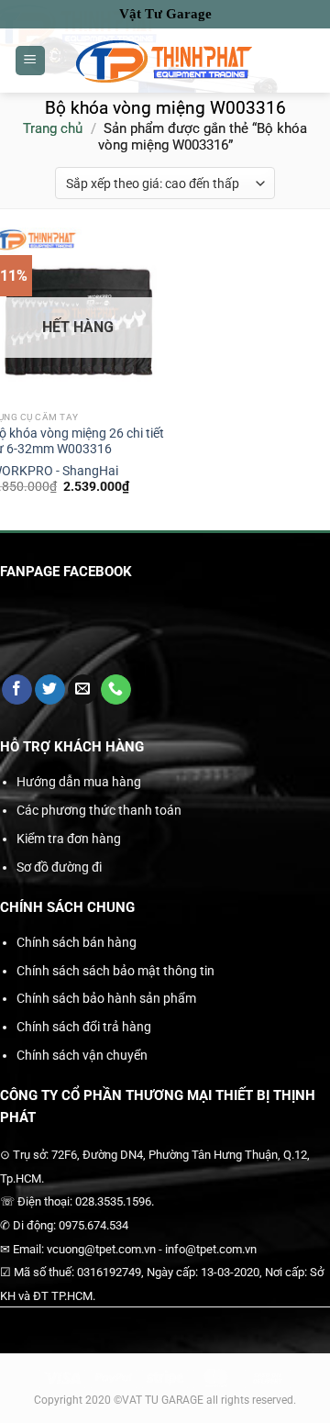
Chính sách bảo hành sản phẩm (106, 998)
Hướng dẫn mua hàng (78, 781)
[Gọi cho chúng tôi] (116, 690)
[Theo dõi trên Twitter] (50, 690)
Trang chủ (52, 128)
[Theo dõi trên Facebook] (17, 690)
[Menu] (30, 61)
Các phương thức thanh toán (99, 810)
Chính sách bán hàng (76, 942)
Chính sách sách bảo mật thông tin (115, 970)
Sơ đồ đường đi (59, 867)
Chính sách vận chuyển (82, 1055)
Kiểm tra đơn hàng (68, 838)
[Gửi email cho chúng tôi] (83, 690)
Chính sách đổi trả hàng (83, 1026)
